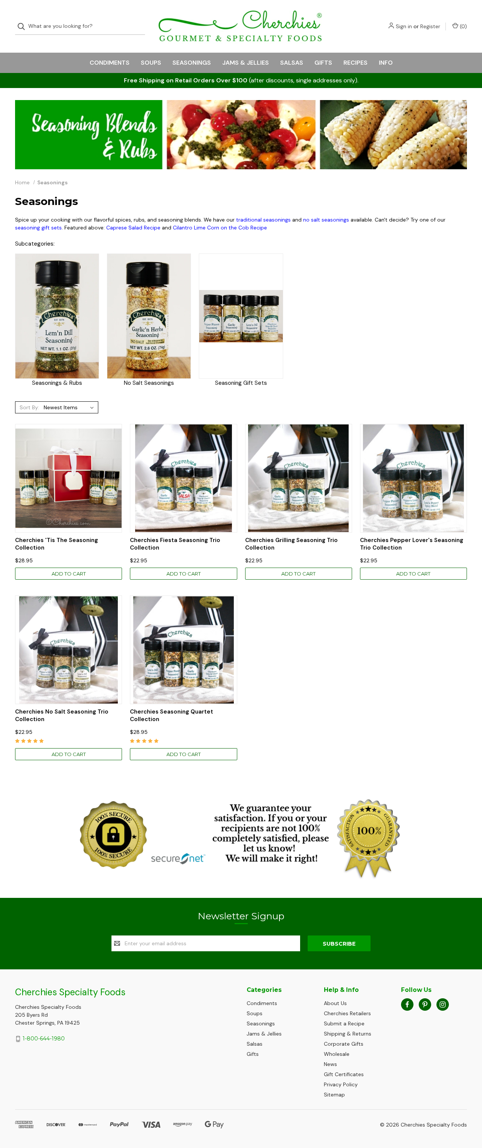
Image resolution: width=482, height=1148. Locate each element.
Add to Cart (69, 574)
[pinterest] (425, 1004)
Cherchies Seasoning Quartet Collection (171, 715)
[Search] (23, 26)
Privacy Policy (341, 1084)
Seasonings (191, 63)
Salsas (291, 63)
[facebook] (407, 1004)
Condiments (110, 63)
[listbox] (70, 407)
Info (386, 63)
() (462, 26)
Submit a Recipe (344, 1023)
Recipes (355, 63)
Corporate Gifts (343, 1043)
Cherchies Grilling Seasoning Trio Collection (291, 544)
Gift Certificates (344, 1074)
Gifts (323, 63)
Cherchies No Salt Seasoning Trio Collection (61, 715)
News (330, 1064)
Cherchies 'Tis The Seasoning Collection (56, 544)
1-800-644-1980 (44, 1038)
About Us (335, 1003)
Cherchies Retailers (347, 1013)
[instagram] (442, 1004)
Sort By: (29, 407)
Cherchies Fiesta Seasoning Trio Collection (175, 544)
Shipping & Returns (347, 1033)
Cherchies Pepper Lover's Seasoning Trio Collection (411, 544)
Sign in (404, 26)
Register (430, 26)
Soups (151, 63)
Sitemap (334, 1094)
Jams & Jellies (245, 63)
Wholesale (336, 1054)
